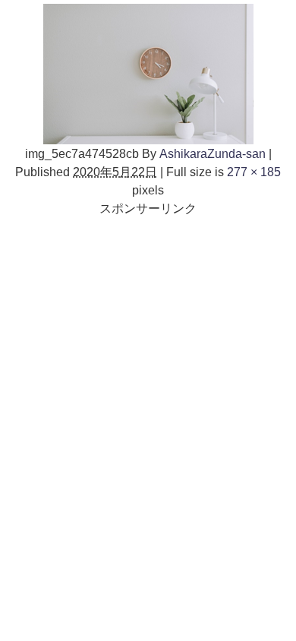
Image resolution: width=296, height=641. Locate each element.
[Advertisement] (148, 365)
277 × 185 (254, 172)
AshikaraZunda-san (212, 153)
